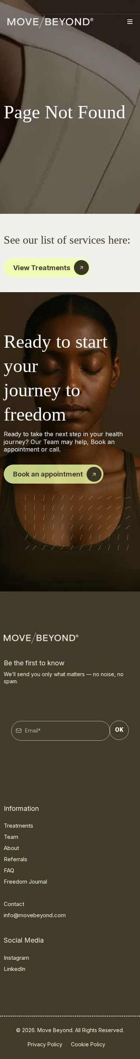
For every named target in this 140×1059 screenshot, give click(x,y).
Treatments (18, 825)
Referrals (15, 859)
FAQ (9, 870)
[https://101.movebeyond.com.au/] (50, 22)
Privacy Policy (45, 1044)
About (11, 848)
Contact (14, 904)
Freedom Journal (25, 881)
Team (11, 836)
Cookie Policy (88, 1044)
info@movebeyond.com (35, 915)
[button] (129, 22)
